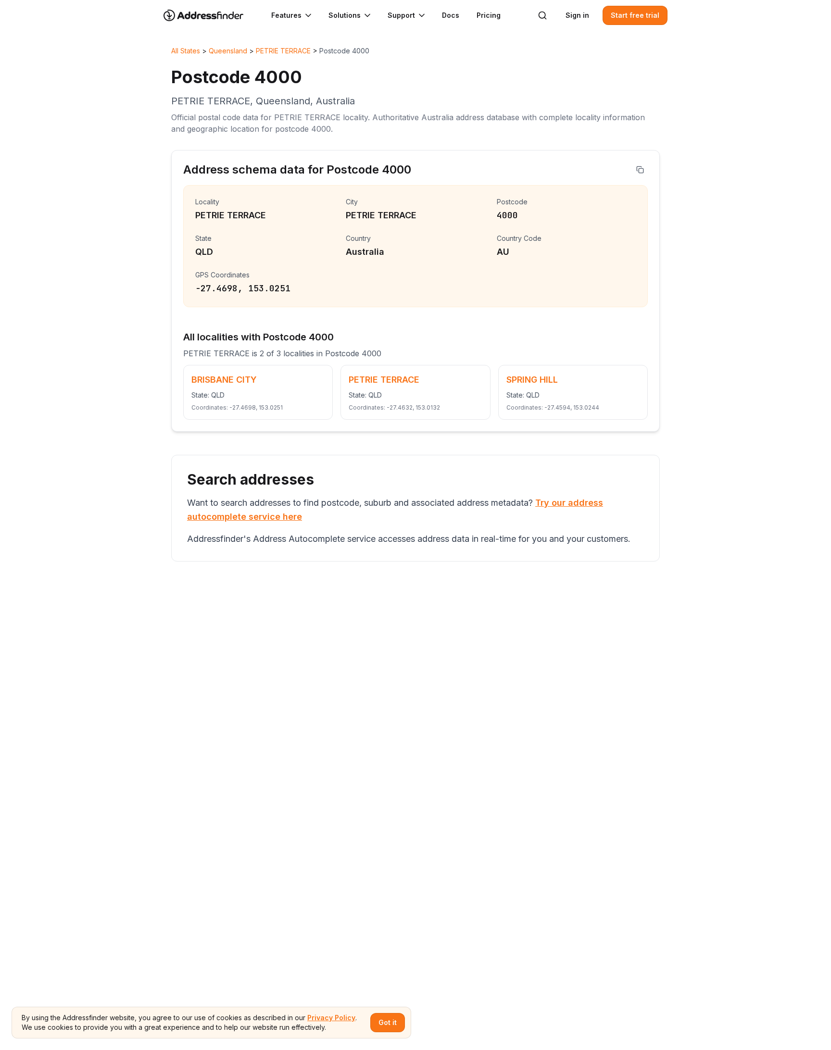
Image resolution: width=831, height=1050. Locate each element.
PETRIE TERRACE (283, 51)
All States (185, 51)
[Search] (542, 15)
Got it (387, 1022)
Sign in (577, 15)
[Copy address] (640, 169)
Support (401, 15)
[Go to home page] (210, 15)
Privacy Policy (331, 1017)
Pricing (489, 15)
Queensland (228, 51)
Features (286, 15)
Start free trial (635, 15)
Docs (450, 15)
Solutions (344, 15)
